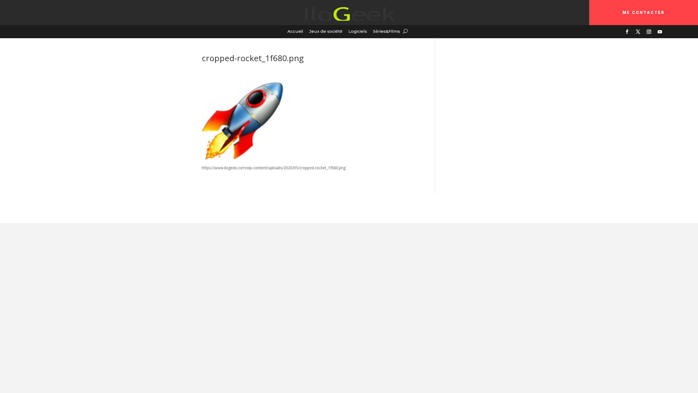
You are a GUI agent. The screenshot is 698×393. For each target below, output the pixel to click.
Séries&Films (386, 31)
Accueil (295, 31)
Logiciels (357, 31)
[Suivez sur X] (638, 31)
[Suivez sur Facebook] (627, 31)
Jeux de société (325, 31)
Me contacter (643, 13)
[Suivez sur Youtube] (659, 31)
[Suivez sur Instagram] (649, 31)
